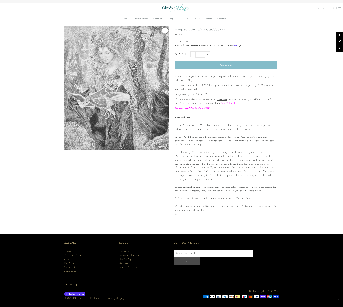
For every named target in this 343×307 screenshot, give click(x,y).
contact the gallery (210, 103)
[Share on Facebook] (339, 35)
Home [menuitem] (124, 18)
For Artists (69, 263)
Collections (70, 259)
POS (92, 298)
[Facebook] (66, 286)
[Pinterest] (76, 286)
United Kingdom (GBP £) (262, 291)
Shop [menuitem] (171, 18)
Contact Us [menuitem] (222, 18)
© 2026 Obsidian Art (76, 298)
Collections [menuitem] (158, 18)
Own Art (222, 100)
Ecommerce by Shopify (112, 298)
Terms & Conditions (129, 267)
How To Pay (125, 259)
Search (67, 252)
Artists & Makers (73, 255)
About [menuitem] (198, 18)
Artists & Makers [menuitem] (140, 18)
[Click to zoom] (165, 31)
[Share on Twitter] (339, 41)
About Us (124, 252)
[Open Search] (318, 7)
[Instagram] (71, 286)
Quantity (181, 54)
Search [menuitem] (209, 18)
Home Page (70, 271)
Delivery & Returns (129, 255)
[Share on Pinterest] (339, 48)
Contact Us (70, 267)
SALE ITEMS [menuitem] (184, 18)
